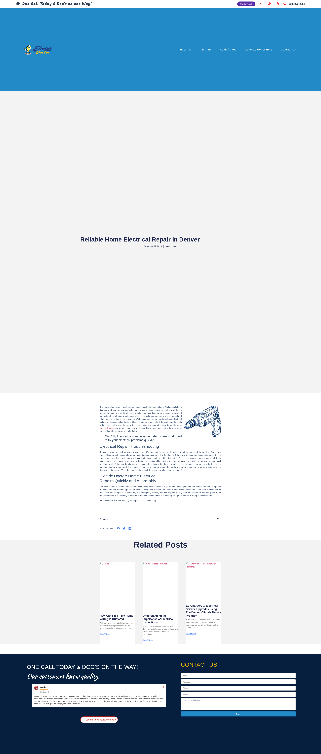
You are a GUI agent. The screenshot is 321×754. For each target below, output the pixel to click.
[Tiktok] (269, 4)
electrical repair (107, 428)
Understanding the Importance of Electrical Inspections (158, 619)
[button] (118, 528)
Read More (105, 634)
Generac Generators (259, 49)
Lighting (206, 49)
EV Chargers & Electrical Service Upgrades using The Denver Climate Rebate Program (203, 610)
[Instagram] (261, 4)
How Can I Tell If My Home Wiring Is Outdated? (116, 617)
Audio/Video (228, 49)
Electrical (185, 49)
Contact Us (288, 49)
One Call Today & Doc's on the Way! (57, 3)
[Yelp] (278, 4)
